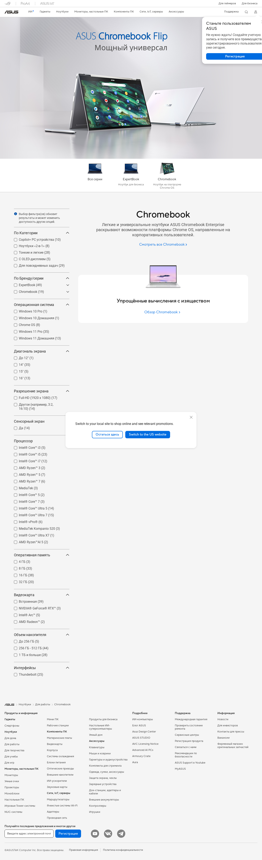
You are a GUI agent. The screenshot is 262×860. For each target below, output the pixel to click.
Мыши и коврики (100, 753)
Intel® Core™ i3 (25, 447)
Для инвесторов (227, 725)
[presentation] (15, 213)
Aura (135, 762)
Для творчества (14, 750)
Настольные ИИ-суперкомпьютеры (100, 727)
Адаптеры (53, 811)
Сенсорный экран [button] (29, 421)
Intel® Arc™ (22, 614)
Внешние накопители (60, 774)
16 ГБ (18, 574)
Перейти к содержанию (7, 12)
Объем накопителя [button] (30, 635)
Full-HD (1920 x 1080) (30, 397)
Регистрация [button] (68, 834)
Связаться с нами (185, 747)
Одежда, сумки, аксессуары (106, 772)
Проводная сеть (57, 818)
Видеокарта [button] (24, 595)
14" (16, 364)
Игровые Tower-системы (20, 805)
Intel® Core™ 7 (24, 501)
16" (16, 377)
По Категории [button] (25, 233)
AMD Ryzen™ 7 (24, 480)
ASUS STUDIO (141, 737)
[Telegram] (121, 834)
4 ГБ (17, 561)
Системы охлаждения (60, 756)
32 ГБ (18, 581)
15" (16, 370)
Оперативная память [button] (32, 555)
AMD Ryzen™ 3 (24, 467)
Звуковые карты (57, 787)
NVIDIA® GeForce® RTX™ (32, 607)
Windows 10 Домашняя (31, 317)
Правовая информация (83, 850)
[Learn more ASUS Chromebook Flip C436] (131, 158)
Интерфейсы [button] (25, 668)
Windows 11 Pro (25, 331)
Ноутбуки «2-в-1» (27, 245)
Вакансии (223, 737)
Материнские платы (59, 738)
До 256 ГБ (21, 640)
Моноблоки (12, 793)
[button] (227, 3)
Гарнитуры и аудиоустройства (108, 759)
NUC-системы (13, 812)
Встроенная (23, 600)
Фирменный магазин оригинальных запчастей (232, 745)
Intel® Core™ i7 (25, 460)
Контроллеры (97, 805)
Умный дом (95, 735)
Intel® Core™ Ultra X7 (29, 534)
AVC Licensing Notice (145, 744)
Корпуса (52, 750)
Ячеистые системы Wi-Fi (62, 805)
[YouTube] (95, 834)
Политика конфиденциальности (123, 850)
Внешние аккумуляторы (104, 799)
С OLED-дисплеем (27, 258)
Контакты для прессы (230, 731)
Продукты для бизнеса (103, 719)
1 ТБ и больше (25, 654)
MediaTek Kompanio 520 (32, 528)
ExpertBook (22, 284)
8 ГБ (17, 567)
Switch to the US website (147, 434)
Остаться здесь (107, 434)
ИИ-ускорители (57, 781)
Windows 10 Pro (25, 310)
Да (16, 427)
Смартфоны (12, 725)
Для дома (10, 738)
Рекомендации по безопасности (186, 755)
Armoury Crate (141, 756)
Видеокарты (54, 744)
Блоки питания (56, 762)
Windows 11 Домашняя (31, 337)
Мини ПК (53, 719)
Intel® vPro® (23, 521)
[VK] (108, 834)
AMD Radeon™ (24, 621)
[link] (11, 12)
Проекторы (12, 787)
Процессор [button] (23, 441)
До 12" (19, 357)
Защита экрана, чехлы (103, 778)
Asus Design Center (144, 731)
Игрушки (94, 812)
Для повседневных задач (33, 265)
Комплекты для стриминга (105, 765)
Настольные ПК (14, 799)
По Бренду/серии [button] (28, 278)
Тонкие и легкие (26, 251)
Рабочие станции (58, 725)
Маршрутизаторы (58, 799)
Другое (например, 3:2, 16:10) (36, 403)
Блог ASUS (139, 725)
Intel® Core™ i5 (25, 453)
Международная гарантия (191, 719)
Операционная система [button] (34, 304)
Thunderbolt (23, 673)
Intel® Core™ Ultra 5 (28, 507)
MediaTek (21, 487)
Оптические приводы (60, 768)
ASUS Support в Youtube (190, 762)
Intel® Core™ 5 (24, 494)
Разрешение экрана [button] (31, 391)
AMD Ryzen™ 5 (24, 474)
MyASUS (180, 768)
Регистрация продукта (189, 741)
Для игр (9, 762)
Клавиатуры (96, 747)
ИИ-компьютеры (142, 719)
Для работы (12, 744)
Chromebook (23, 291)
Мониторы (11, 775)
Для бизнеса (249, 3)
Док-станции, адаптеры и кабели (105, 792)
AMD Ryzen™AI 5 (26, 541)
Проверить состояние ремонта (189, 727)
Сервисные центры (187, 735)
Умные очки (12, 781)
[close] (191, 417)
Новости (222, 719)
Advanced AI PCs (142, 750)
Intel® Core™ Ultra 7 (28, 514)
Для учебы (11, 756)
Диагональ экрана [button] (30, 351)
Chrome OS (22, 324)
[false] (131, 32)
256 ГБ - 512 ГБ (25, 647)
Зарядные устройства (102, 784)
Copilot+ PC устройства (31, 239)
